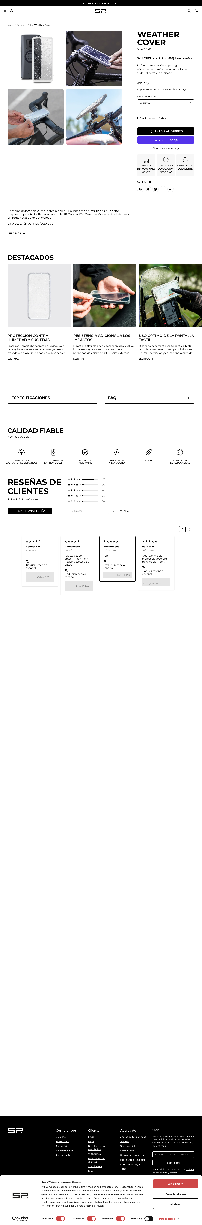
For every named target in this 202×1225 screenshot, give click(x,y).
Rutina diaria (63, 1155)
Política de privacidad (132, 1159)
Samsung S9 (24, 25)
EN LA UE (101, 3)
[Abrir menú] (5, 11)
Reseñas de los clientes (96, 1160)
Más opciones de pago (166, 148)
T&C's (123, 1169)
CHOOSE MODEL (146, 96)
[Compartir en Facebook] (140, 189)
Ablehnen (175, 1204)
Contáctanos (95, 1166)
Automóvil (62, 1146)
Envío (91, 1137)
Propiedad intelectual (132, 1155)
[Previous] (182, 529)
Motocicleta (62, 1141)
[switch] (91, 1218)
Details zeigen (167, 1218)
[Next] (190, 529)
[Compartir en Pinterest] (155, 189)
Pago (91, 1141)
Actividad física (64, 1150)
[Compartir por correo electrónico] (163, 189)
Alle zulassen (175, 1183)
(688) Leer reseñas (179, 58)
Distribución (127, 1150)
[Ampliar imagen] (36, 58)
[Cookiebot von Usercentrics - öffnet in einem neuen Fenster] (20, 1218)
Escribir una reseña (30, 510)
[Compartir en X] (148, 189)
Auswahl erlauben (176, 1194)
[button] (86, 479)
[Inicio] (100, 11)
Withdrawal (94, 1154)
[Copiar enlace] (170, 189)
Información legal (130, 1164)
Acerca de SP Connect (133, 1137)
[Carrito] (197, 11)
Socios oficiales (128, 1146)
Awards (124, 1141)
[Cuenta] (11, 11)
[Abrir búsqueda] (189, 11)
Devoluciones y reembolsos (96, 1148)
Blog (90, 1171)
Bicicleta (61, 1137)
